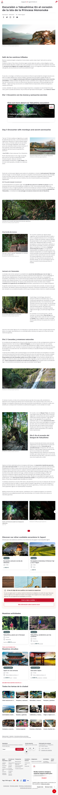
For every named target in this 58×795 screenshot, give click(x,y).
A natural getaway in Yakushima (22, 114)
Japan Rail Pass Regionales (18, 764)
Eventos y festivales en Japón (36, 729)
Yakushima (6, 632)
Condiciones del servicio (25, 788)
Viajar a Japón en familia (49, 714)
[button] (2, 511)
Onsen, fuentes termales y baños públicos (49, 729)
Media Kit (4, 771)
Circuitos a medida (10, 772)
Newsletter (4, 765)
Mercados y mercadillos (36, 700)
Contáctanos (6, 786)
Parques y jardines (49, 700)
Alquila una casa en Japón (36, 761)
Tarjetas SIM (27, 762)
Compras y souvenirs (8, 729)
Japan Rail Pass (18, 761)
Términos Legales (14, 786)
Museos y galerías (21, 714)
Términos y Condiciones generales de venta (29, 786)
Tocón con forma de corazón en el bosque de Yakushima (13, 523)
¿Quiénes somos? (4, 763)
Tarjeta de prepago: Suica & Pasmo (19, 766)
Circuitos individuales (10, 769)
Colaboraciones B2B (5, 769)
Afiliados (4, 767)
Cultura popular (20, 729)
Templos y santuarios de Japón (22, 700)
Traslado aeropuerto (19, 768)
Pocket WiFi (27, 766)
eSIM (26, 764)
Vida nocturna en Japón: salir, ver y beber (8, 700)
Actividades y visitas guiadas (46, 762)
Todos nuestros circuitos (11, 763)
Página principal (5, 736)
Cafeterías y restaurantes (36, 714)
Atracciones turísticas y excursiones (21, 736)
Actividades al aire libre (8, 714)
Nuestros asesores (10, 774)
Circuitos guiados (8, 667)
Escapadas (6, 558)
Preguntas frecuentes (4, 774)
